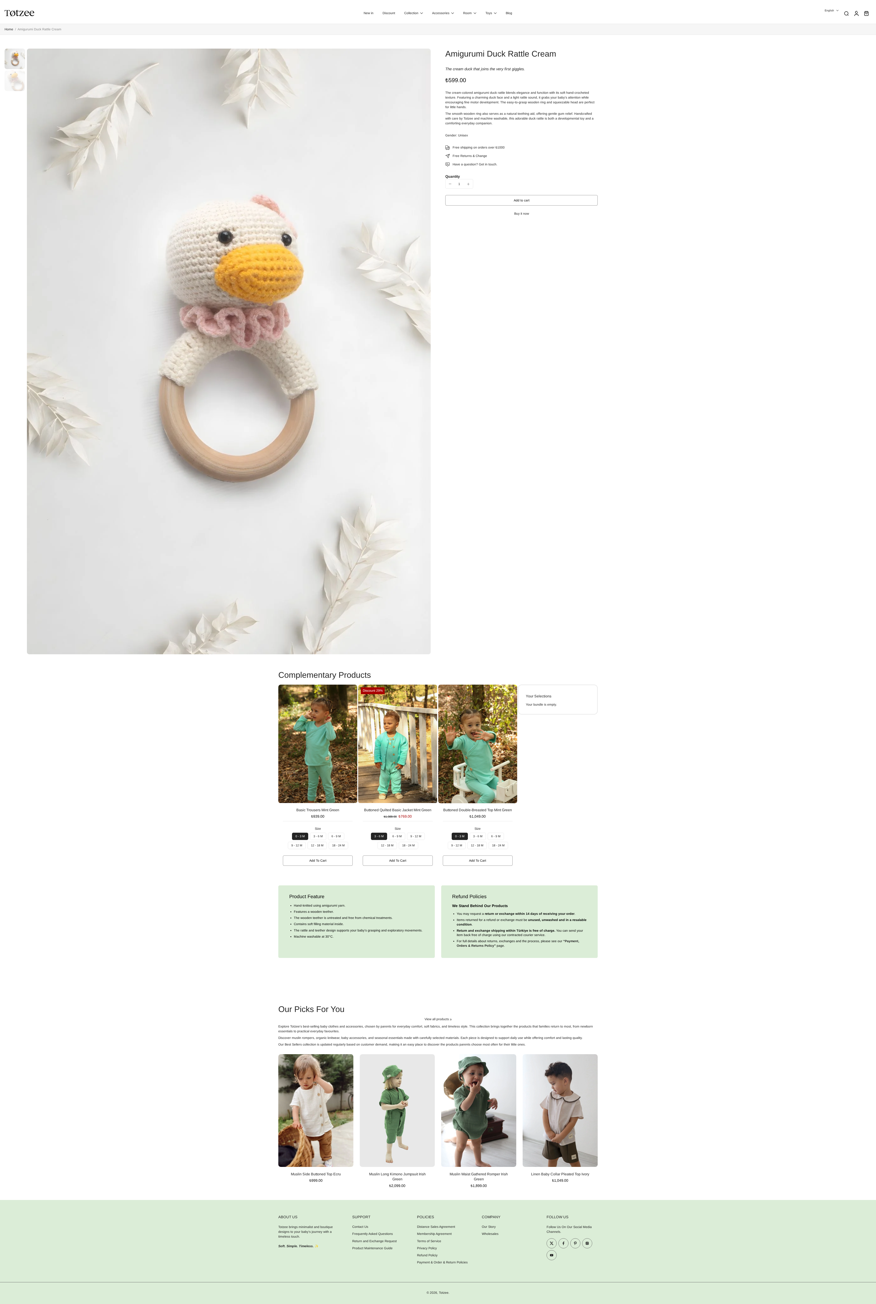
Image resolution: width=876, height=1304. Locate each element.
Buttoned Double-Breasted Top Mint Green (477, 810)
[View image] (15, 59)
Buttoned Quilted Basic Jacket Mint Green (397, 810)
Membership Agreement (434, 1234)
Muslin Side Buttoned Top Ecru (316, 1174)
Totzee (443, 1292)
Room (467, 13)
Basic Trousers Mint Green (317, 810)
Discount (389, 13)
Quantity (452, 177)
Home (9, 29)
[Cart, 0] (866, 13)
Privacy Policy (427, 1248)
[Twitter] (552, 1243)
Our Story (489, 1226)
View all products (437, 1019)
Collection (411, 13)
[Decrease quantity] (450, 183)
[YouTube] (552, 1255)
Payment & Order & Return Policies (442, 1262)
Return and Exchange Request (374, 1241)
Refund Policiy (427, 1255)
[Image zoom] (229, 351)
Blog (509, 13)
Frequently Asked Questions (372, 1234)
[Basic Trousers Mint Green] (317, 744)
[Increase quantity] (468, 184)
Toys (488, 13)
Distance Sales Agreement (436, 1226)
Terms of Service (429, 1241)
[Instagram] (587, 1243)
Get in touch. (488, 164)
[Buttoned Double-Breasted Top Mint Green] (477, 744)
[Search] (846, 13)
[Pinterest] (575, 1243)
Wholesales (490, 1234)
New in (368, 13)
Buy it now (521, 214)
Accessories (440, 13)
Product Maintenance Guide (372, 1248)
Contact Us (360, 1226)
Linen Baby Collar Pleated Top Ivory (560, 1174)
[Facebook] (563, 1243)
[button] (521, 200)
